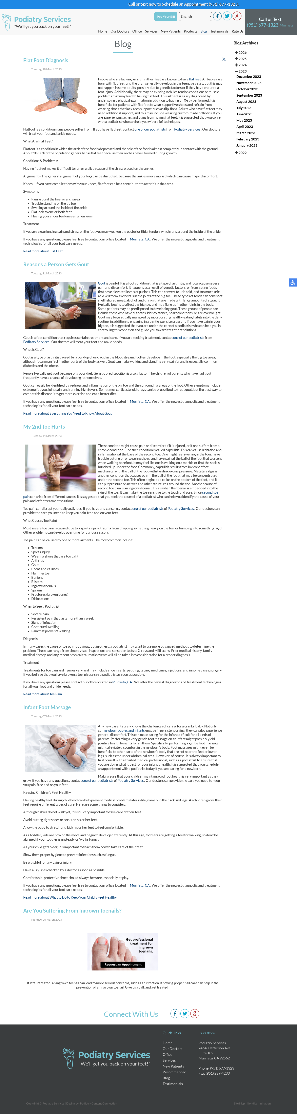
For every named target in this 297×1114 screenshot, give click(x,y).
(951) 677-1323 (204, 4)
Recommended (174, 1072)
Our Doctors (120, 31)
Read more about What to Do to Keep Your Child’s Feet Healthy (70, 897)
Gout (102, 283)
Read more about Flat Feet (43, 251)
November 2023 (248, 83)
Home (102, 31)
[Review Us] (237, 19)
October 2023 (247, 89)
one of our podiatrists (150, 129)
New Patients (171, 31)
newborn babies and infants (124, 730)
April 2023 (244, 126)
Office (137, 31)
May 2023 (244, 120)
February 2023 (247, 139)
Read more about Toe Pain (42, 694)
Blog (203, 31)
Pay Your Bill (166, 16)
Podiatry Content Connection (98, 1103)
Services (151, 31)
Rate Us (237, 31)
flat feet (195, 79)
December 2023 (248, 76)
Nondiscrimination (259, 1103)
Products (190, 31)
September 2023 (249, 95)
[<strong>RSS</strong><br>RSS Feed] (223, 59)
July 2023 (243, 108)
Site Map (239, 1103)
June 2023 (244, 114)
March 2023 (245, 133)
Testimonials (219, 31)
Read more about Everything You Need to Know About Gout (67, 413)
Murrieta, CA (140, 239)
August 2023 (246, 101)
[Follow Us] (227, 19)
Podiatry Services (187, 129)
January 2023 (246, 145)
